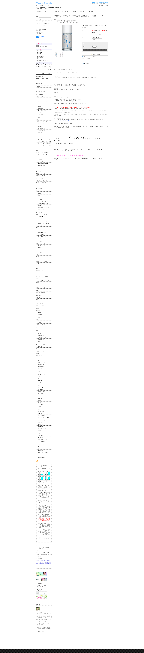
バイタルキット (41, 137)
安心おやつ (40, 317)
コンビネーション (41, 218)
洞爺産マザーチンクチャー (41, 173)
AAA (44, 23)
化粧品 (37, 282)
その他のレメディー (42, 165)
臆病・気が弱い (41, 396)
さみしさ (40, 413)
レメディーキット (39, 119)
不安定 (39, 430)
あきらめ (40, 380)
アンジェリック (39, 256)
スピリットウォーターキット (44, 139)
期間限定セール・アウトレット (42, 91)
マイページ (100, 5)
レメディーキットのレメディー (60, 22)
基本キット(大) (41, 126)
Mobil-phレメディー (42, 110)
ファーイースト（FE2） (41, 243)
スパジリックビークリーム (43, 280)
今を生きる (40, 389)
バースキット (41, 134)
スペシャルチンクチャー (41, 184)
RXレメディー (41, 159)
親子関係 (40, 398)
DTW (37, 227)
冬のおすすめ (41, 368)
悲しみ (39, 402)
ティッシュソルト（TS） (43, 154)
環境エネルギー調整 (40, 305)
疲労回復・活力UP (40, 56)
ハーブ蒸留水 (38, 195)
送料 (63, 16)
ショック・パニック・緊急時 (44, 417)
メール (38, 547)
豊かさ (39, 446)
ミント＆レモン (41, 335)
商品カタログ (38, 353)
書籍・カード (41, 209)
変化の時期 (40, 437)
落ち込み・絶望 (41, 391)
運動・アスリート (40, 58)
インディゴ (38, 238)
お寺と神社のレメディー (43, 114)
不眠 (39, 433)
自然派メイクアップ (42, 339)
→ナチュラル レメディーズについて (96, 15)
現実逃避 (40, 406)
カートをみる (106, 5)
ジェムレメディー (41, 106)
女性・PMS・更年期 (42, 420)
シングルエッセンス (42, 216)
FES (37, 230)
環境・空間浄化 (39, 295)
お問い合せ (82, 11)
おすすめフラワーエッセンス (42, 60)
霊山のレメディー (41, 117)
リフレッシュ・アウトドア (41, 287)
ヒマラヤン (38, 266)
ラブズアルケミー (39, 270)
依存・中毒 (40, 387)
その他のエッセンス (40, 272)
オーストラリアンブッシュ (41, 214)
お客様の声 (90, 11)
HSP (39, 376)
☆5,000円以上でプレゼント (84, 16)
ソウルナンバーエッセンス (41, 261)
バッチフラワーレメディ (41, 201)
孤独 (39, 409)
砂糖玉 (39, 205)
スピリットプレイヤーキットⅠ (44, 145)
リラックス (40, 450)
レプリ (42, 21)
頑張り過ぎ (40, 404)
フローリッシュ (41, 234)
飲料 (37, 319)
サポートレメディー (42, 157)
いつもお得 (38, 45)
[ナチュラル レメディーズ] (45, 4)
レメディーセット (39, 150)
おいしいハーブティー (42, 333)
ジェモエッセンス (39, 190)
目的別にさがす (39, 358)
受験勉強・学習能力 (40, 57)
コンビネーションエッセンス (44, 241)
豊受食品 (38, 310)
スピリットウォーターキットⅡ (72, 22)
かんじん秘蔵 (42, 25)
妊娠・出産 (40, 424)
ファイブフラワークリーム (43, 207)
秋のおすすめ (41, 366)
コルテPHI (38, 259)
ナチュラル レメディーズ (43, 5)
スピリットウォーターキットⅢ (44, 143)
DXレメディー (41, 161)
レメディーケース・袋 (40, 324)
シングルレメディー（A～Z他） (60, 20)
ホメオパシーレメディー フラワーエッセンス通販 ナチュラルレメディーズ (52, 11)
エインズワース (39, 212)
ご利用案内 (74, 11)
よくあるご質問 (74, 16)
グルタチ (41, 23)
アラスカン (38, 254)
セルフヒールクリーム (42, 236)
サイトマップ (99, 11)
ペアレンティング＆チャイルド (44, 221)
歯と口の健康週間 (41, 457)
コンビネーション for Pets (41, 180)
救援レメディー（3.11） (43, 452)
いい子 (39, 382)
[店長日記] (38, 610)
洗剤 (37, 299)
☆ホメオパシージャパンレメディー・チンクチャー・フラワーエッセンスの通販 (48, 8)
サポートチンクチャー (40, 178)
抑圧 (39, 448)
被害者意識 (40, 426)
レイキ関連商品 (39, 346)
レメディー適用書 (39, 96)
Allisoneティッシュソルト (41, 168)
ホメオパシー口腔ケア (40, 292)
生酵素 (39, 312)
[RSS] (37, 461)
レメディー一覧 (58, 16)
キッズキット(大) (41, 130)
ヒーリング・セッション (41, 344)
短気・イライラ (41, 422)
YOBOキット (41, 132)
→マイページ (95, 16)
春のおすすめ (41, 360)
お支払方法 (67, 16)
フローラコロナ (39, 268)
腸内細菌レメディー (42, 108)
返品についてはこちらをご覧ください (90, 56)
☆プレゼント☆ (39, 355)
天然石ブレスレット (40, 351)
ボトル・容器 (38, 327)
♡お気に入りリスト (39, 32)
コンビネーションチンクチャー (42, 182)
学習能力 (40, 400)
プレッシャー (41, 435)
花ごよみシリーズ (41, 245)
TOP (55, 19)
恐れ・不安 (40, 393)
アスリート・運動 (41, 374)
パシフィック (38, 263)
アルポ (48, 73)
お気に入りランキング (40, 33)
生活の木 (38, 330)
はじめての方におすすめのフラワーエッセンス (44, 371)
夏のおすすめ (41, 364)
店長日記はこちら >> (40, 631)
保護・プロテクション (42, 439)
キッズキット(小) (41, 128)
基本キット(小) (41, 124)
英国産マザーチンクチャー (41, 175)
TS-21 (46, 23)
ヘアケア (38, 285)
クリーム (40, 225)
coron (45, 21)
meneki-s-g (38, 21)
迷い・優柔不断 (41, 441)
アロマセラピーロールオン (43, 223)
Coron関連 (40, 455)
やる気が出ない (41, 444)
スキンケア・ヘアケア (42, 337)
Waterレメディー (70, 21)
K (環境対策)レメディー (43, 163)
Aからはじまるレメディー (71, 20)
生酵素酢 (40, 314)
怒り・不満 (40, 385)
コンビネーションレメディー (42, 152)
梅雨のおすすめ (41, 362)
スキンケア (38, 278)
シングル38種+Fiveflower (43, 203)
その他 (58, 140)
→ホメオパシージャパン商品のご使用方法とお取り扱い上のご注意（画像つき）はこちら (70, 103)
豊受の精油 (38, 297)
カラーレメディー (41, 104)
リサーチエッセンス (42, 249)
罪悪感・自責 (41, 411)
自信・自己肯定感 (41, 415)
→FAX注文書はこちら (40, 558)
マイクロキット (41, 148)
